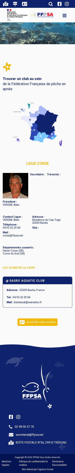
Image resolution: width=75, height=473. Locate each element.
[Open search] (50, 3)
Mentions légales (6, 463)
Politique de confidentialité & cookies (33, 463)
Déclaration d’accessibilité (59, 463)
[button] (6, 4)
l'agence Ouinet (45, 469)
